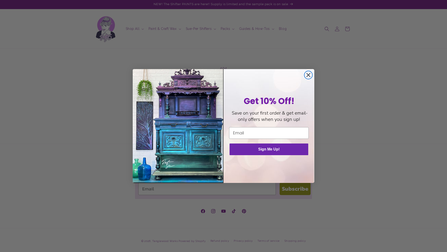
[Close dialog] (308, 75)
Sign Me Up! (269, 149)
